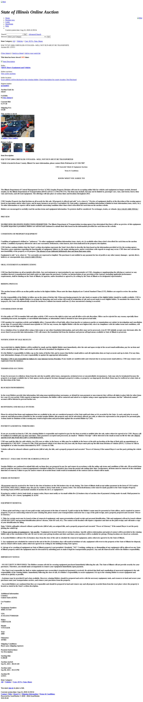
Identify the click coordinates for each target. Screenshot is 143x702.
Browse (4, 37)
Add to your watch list (32, 53)
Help (10, 694)
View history (6, 53)
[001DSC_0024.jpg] (7, 151)
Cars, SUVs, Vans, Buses (34, 41)
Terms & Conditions (47, 694)
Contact (4, 694)
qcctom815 (5, 86)
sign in (10, 688)
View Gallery (13, 138)
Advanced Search (35, 34)
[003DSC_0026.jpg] (29, 151)
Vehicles (20, 41)
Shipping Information (30, 694)
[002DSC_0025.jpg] (18, 151)
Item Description (9, 61)
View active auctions (8, 74)
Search (3, 34)
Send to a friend (17, 53)
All (14, 41)
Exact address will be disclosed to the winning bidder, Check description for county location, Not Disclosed (39, 80)
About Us (16, 694)
